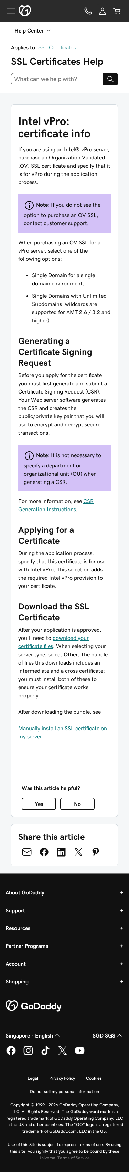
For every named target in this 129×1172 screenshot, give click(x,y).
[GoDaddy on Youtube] (79, 1054)
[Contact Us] (88, 10)
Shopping (17, 981)
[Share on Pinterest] (95, 852)
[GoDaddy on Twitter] (62, 1054)
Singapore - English (29, 1035)
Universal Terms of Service (64, 1158)
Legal (33, 1078)
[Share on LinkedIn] (61, 852)
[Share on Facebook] (44, 852)
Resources (18, 928)
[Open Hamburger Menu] (8, 11)
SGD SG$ (104, 1035)
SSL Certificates (57, 47)
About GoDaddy (25, 892)
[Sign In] (102, 10)
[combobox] (57, 79)
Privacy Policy (62, 1078)
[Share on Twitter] (78, 852)
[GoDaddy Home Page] (34, 1006)
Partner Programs (27, 946)
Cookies (94, 1078)
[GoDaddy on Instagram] (28, 1054)
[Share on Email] (26, 852)
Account (16, 963)
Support (15, 910)
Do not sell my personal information (64, 1091)
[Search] (110, 79)
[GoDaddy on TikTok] (45, 1054)
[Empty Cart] (117, 11)
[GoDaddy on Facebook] (11, 1054)
